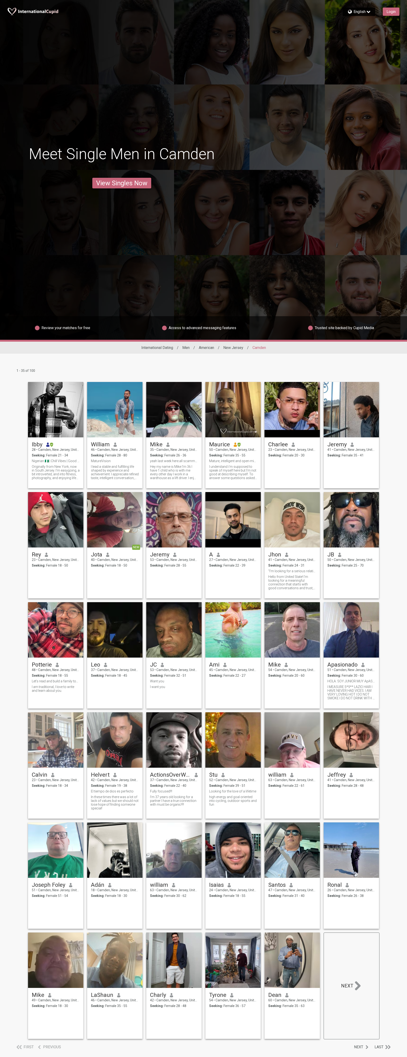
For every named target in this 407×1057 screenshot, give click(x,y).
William (100, 444)
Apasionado (342, 664)
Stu (213, 774)
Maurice (219, 444)
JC (153, 664)
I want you (157, 687)
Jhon (274, 554)
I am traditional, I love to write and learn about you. (53, 688)
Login (391, 11)
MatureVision (101, 461)
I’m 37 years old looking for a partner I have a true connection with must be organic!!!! (173, 800)
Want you (157, 681)
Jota (96, 554)
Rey (36, 554)
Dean (274, 995)
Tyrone (217, 995)
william (277, 774)
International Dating (157, 347)
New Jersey (233, 347)
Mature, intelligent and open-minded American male (233, 461)
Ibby (37, 444)
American (206, 347)
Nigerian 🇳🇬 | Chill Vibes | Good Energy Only (56, 461)
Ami (214, 664)
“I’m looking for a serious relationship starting (292, 571)
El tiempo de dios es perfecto (112, 791)
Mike (156, 444)
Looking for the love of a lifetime (232, 791)
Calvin (39, 774)
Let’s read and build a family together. (56, 681)
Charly (158, 995)
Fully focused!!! (161, 791)
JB (330, 554)
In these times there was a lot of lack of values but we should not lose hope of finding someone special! (114, 802)
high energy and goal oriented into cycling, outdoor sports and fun (233, 800)
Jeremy (337, 444)
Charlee (278, 444)
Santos (277, 885)
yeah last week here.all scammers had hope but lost (174, 461)
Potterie (42, 664)
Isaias (216, 885)
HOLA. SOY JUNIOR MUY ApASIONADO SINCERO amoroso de (351, 681)
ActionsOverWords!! (170, 774)
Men (186, 347)
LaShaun (102, 995)
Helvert (100, 774)
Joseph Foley (48, 885)
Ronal (334, 885)
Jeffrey (336, 774)
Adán (97, 885)
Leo (95, 664)
